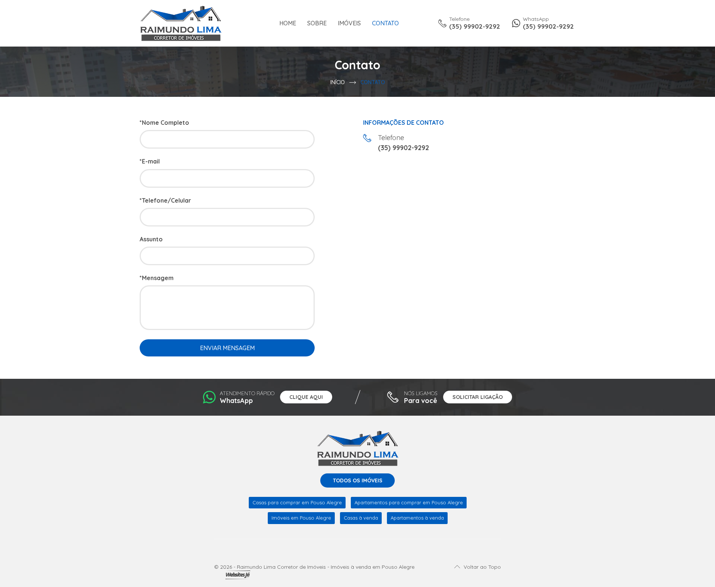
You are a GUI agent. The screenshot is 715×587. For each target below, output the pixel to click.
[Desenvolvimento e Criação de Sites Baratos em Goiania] (237, 575)
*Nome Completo (164, 122)
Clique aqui (306, 397)
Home (287, 23)
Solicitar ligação (477, 397)
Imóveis (349, 23)
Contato (385, 23)
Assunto (151, 239)
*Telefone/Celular (165, 200)
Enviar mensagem (227, 348)
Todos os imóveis (357, 480)
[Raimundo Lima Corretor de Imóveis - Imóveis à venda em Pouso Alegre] (181, 22)
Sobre (317, 23)
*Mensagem (157, 278)
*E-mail (150, 161)
